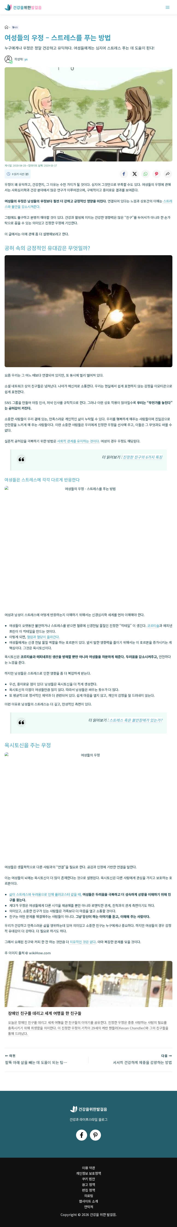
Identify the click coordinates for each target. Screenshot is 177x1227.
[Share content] (167, 174)
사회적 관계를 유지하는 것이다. (78, 441)
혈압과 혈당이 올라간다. (43, 636)
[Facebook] (81, 1135)
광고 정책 (88, 1184)
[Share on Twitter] (134, 174)
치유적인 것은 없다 (82, 941)
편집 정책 (88, 1190)
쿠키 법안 (88, 1178)
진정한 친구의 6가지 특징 (142, 457)
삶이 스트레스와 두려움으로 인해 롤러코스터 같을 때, (45, 894)
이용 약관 (88, 1167)
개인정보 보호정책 (88, 1173)
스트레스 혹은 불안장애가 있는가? (135, 720)
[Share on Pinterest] (156, 174)
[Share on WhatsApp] (145, 174)
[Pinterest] (95, 1135)
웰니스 (15, 27)
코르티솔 (153, 625)
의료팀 (88, 1195)
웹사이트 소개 (88, 1201)
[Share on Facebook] (123, 174)
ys (26, 59)
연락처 (88, 1206)
